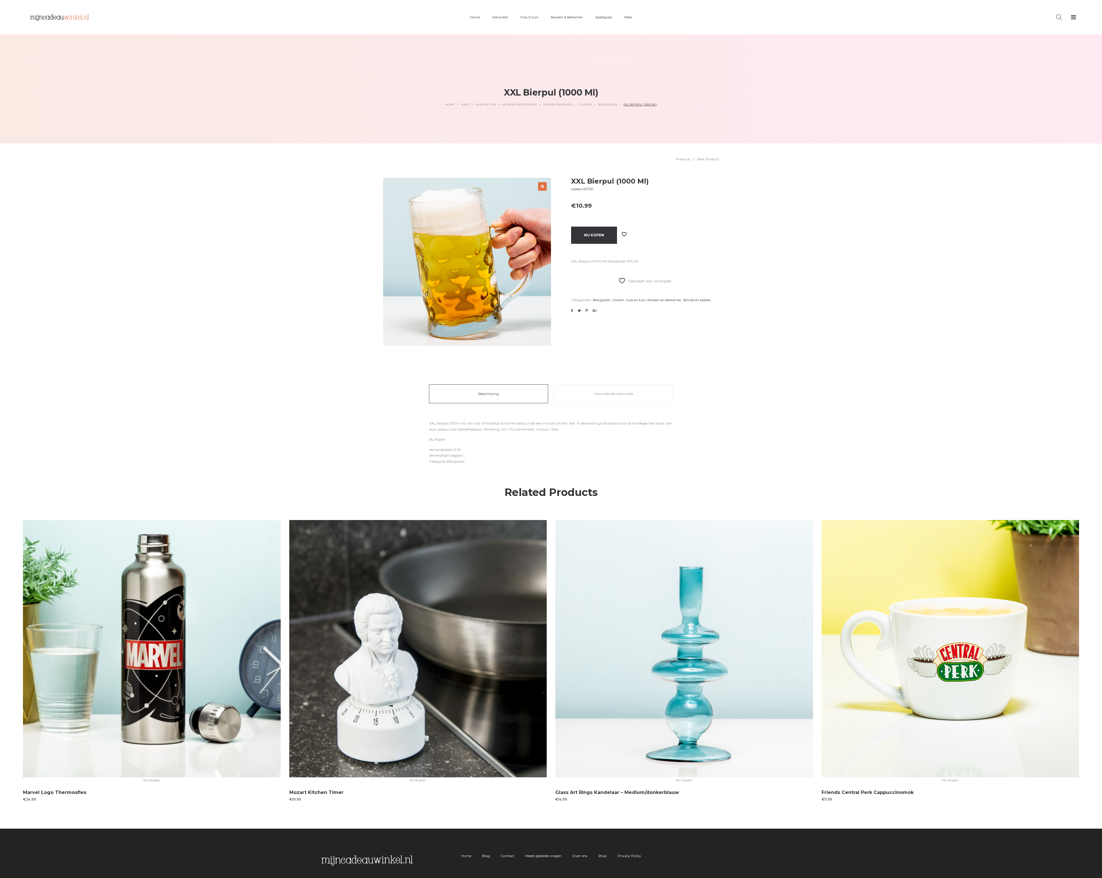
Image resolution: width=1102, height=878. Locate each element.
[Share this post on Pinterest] (586, 310)
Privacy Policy (629, 856)
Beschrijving (488, 394)
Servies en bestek (558, 104)
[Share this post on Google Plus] (595, 310)
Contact (507, 856)
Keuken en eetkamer (519, 104)
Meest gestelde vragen (543, 856)
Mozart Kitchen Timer (316, 792)
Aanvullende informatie (613, 394)
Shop (465, 104)
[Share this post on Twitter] (579, 310)
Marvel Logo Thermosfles (54, 792)
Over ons (579, 856)
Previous (683, 159)
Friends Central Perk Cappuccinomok (868, 792)
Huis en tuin (486, 104)
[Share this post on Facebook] (572, 310)
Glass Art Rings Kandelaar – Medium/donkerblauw (617, 792)
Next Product (708, 159)
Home (450, 104)
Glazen (585, 104)
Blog (486, 856)
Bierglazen (607, 104)
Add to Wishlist (624, 234)
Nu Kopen (594, 235)
